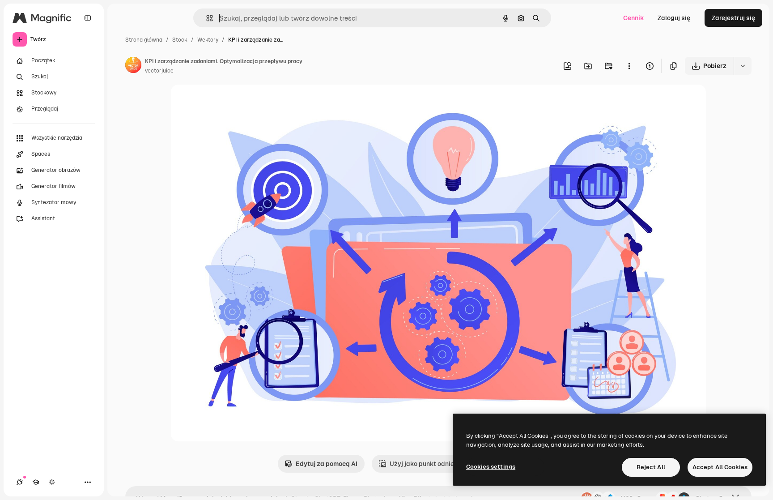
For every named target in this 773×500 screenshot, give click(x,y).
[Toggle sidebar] (88, 18)
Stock (179, 39)
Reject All (651, 467)
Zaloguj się (674, 18)
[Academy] (36, 482)
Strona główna (143, 39)
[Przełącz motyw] (52, 482)
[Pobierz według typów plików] (743, 66)
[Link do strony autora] (133, 66)
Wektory (207, 39)
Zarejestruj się (733, 18)
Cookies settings (490, 466)
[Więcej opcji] (629, 66)
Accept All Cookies (720, 467)
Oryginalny (233, 102)
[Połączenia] (20, 482)
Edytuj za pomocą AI (326, 464)
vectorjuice (159, 70)
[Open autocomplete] (206, 18)
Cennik (633, 18)
